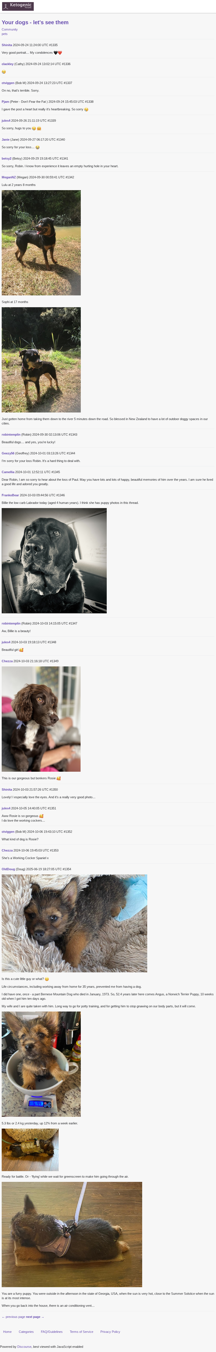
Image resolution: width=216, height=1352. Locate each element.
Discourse (24, 1346)
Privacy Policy (110, 1331)
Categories (26, 1331)
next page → (35, 1317)
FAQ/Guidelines (52, 1331)
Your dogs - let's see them (35, 22)
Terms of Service (81, 1331)
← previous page (13, 1317)
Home (7, 1331)
